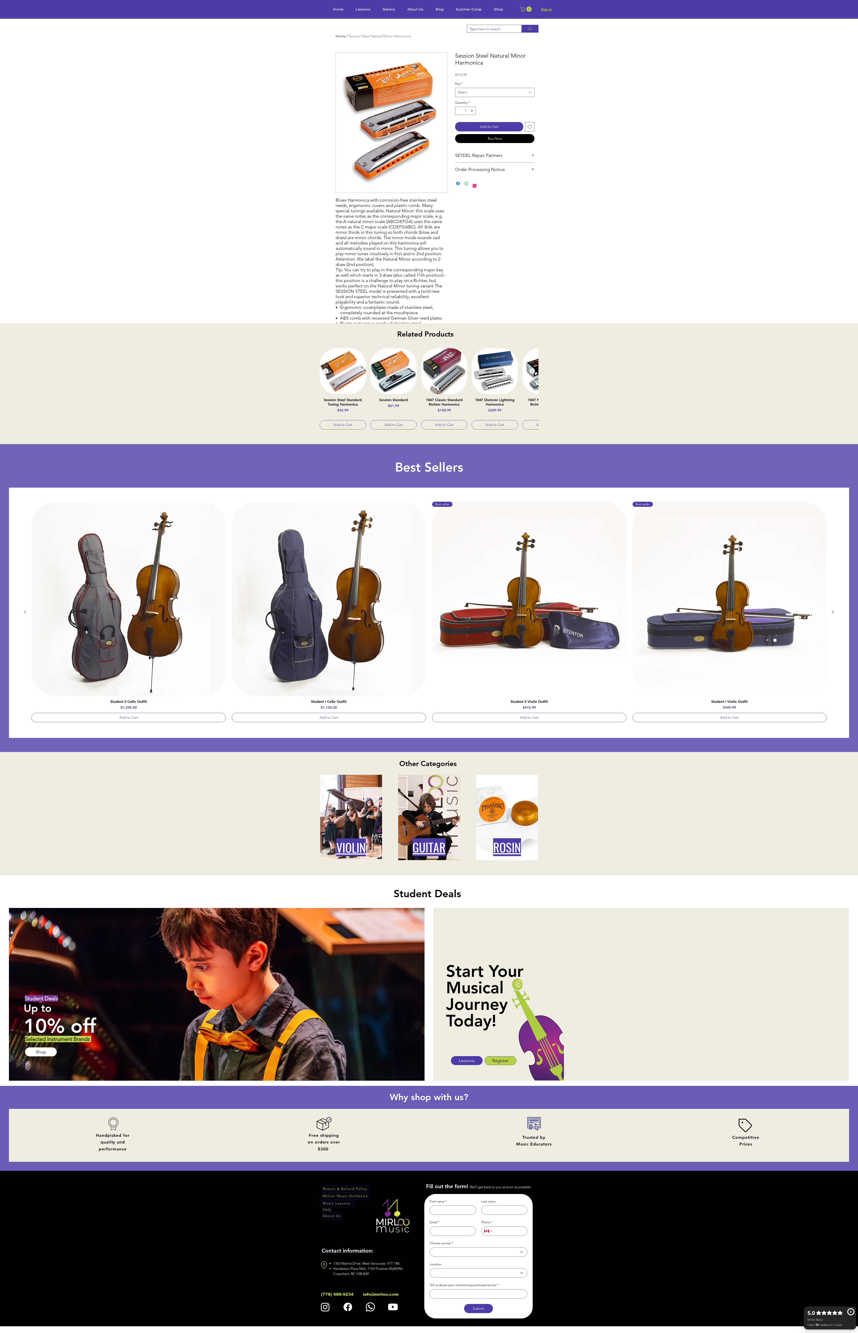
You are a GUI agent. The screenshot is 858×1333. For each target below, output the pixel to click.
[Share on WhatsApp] (466, 183)
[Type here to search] (530, 28)
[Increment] (472, 111)
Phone (486, 1222)
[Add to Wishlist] (529, 126)
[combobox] (494, 92)
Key (459, 84)
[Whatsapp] (370, 1307)
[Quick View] (343, 371)
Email (434, 1222)
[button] (498, 9)
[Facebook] (347, 1307)
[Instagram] (474, 185)
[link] (526, 9)
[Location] (324, 1265)
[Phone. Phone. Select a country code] (488, 1231)
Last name (488, 1201)
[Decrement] (458, 111)
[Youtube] (393, 1307)
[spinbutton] (465, 111)
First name (438, 1201)
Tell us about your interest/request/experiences (464, 1285)
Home (341, 36)
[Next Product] (532, 371)
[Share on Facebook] (458, 183)
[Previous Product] (325, 371)
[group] (429, 389)
